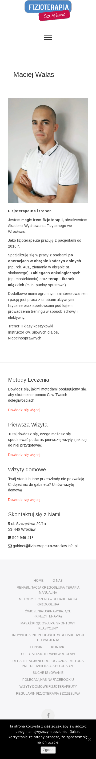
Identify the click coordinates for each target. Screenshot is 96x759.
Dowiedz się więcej (24, 410)
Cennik (36, 647)
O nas (58, 580)
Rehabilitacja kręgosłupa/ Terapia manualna (48, 590)
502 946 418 (22, 537)
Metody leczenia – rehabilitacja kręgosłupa (48, 601)
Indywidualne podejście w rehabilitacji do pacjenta (48, 637)
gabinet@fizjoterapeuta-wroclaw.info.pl (45, 546)
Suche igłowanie (48, 673)
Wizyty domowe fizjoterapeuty (48, 686)
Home (38, 580)
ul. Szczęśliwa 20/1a (28, 524)
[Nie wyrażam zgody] (89, 739)
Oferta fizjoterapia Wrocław (48, 654)
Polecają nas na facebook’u (48, 680)
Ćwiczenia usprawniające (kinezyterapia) (48, 613)
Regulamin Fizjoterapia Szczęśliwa (48, 693)
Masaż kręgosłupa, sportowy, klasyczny (48, 625)
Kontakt (58, 647)
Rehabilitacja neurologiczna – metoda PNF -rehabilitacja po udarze (48, 663)
